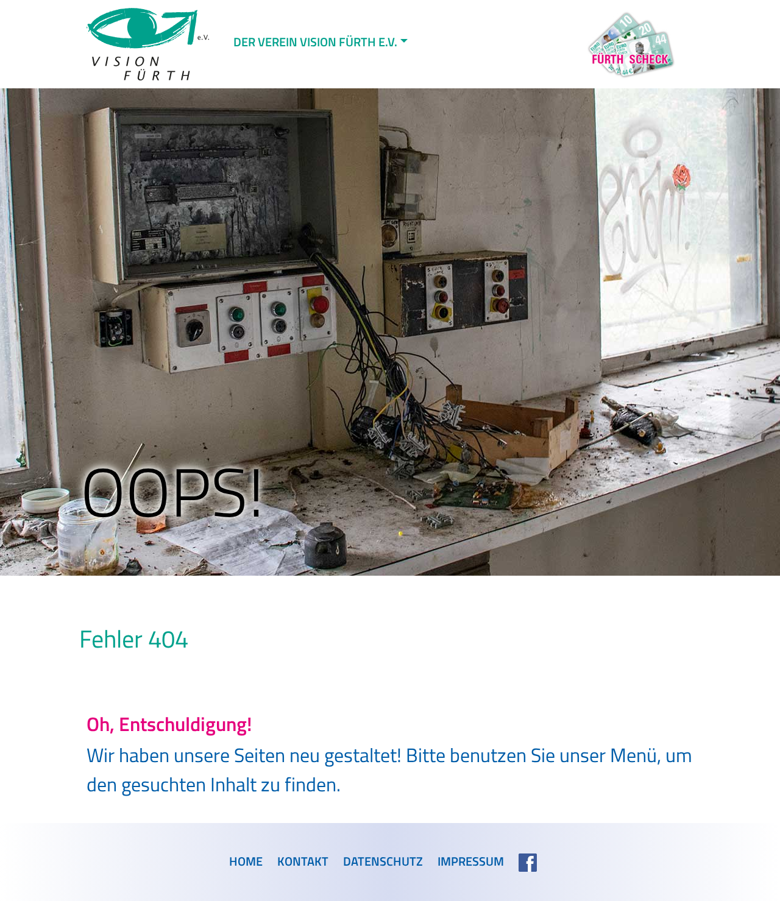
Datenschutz (383, 861)
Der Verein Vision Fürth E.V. (315, 41)
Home (246, 861)
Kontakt (302, 861)
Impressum (471, 861)
